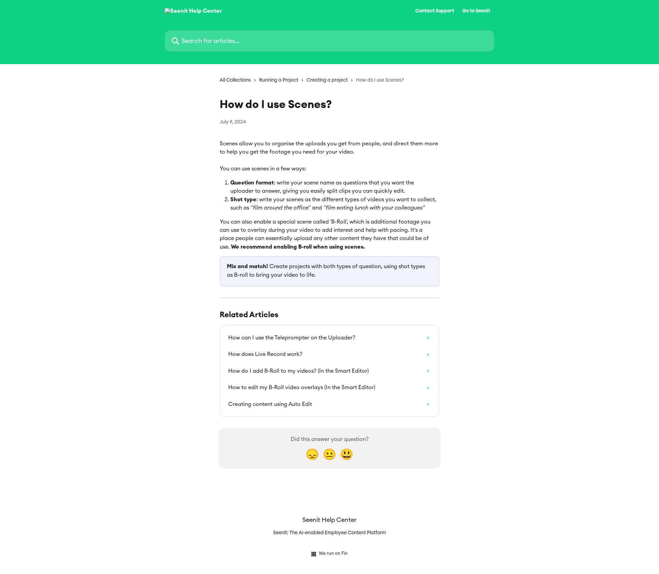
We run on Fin (333, 553)
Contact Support (434, 11)
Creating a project (327, 80)
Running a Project (278, 80)
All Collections (235, 80)
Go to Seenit (476, 11)
